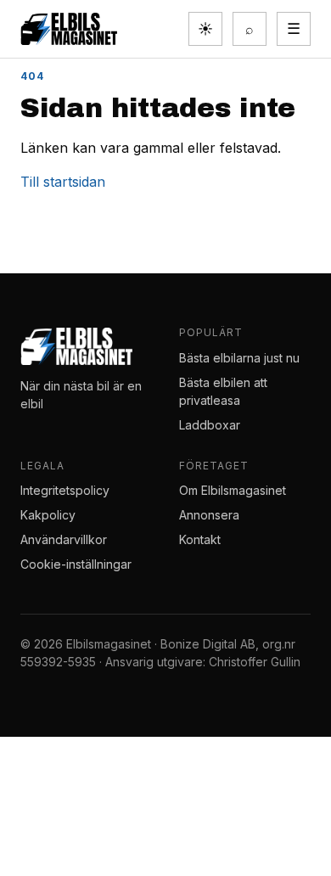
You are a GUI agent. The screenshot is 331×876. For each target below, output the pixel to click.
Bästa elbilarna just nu (239, 358)
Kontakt (200, 539)
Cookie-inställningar (76, 564)
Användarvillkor (63, 539)
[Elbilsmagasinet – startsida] (68, 29)
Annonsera (209, 515)
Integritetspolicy (64, 490)
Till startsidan (62, 181)
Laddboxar (209, 425)
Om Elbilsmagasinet (232, 490)
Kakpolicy (48, 515)
